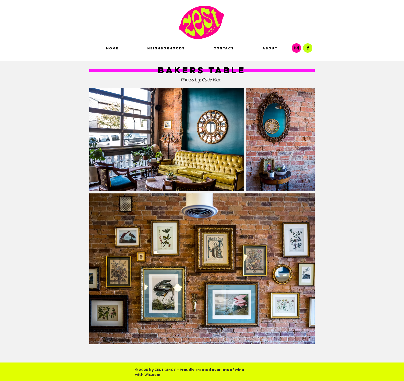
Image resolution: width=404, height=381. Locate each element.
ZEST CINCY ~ (167, 369)
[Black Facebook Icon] (308, 48)
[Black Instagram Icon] (296, 48)
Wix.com (152, 374)
